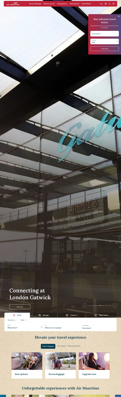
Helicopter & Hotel (74, 346)
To (45, 325)
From (9, 325)
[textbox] (23, 327)
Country (94, 40)
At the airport (61, 346)
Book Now (20, 307)
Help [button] (101, 4)
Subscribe (104, 49)
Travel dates (85, 325)
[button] (106, 3)
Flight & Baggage (48, 346)
